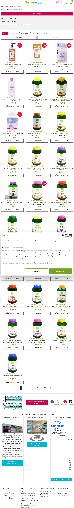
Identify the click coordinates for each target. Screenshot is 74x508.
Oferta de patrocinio (9, 497)
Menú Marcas (37, 14)
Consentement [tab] (13, 241)
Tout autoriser (60, 271)
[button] (67, 2)
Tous (5, 33)
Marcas (9, 10)
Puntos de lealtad (8, 499)
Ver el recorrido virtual (37, 444)
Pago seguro (25, 492)
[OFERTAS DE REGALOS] (57, 2)
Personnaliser (35, 271)
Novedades (25, 33)
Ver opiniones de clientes (61, 479)
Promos (14, 33)
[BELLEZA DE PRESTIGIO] (62, 2)
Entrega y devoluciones (28, 493)
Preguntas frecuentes (28, 499)
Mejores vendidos (40, 33)
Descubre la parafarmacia (12, 463)
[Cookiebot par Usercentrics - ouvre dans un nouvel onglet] (63, 235)
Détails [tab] (37, 241)
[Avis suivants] (71, 439)
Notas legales (63, 493)
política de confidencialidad (63, 496)
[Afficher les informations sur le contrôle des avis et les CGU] (65, 432)
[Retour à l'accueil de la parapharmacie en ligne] (34, 2)
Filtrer (19, 38)
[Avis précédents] (68, 439)
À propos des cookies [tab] (61, 241)
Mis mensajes (7, 492)
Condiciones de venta (65, 492)
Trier (56, 38)
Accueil (3, 10)
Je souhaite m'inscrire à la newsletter (37, 403)
